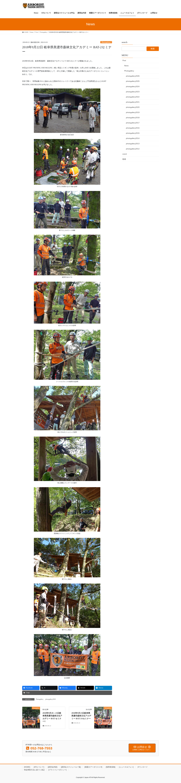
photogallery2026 (133, 76)
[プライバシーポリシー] (57, 770)
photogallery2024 (133, 86)
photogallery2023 (133, 92)
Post (124, 60)
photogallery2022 (133, 97)
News (126, 66)
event (125, 154)
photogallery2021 (133, 102)
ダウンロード (142, 767)
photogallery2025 (133, 81)
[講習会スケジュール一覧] (71, 767)
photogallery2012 (133, 149)
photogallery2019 (133, 112)
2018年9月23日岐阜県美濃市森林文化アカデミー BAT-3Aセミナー (81, 716)
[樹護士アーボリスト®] (93, 767)
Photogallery (106, 42)
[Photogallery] (31, 716)
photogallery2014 (133, 138)
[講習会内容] (52, 767)
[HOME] (27, 767)
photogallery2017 (133, 123)
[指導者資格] (110, 767)
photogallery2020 (133, 107)
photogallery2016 (133, 128)
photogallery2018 (50, 699)
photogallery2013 (133, 144)
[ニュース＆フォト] (126, 767)
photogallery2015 (133, 133)
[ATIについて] (39, 767)
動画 (124, 159)
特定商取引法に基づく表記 (34, 770)
